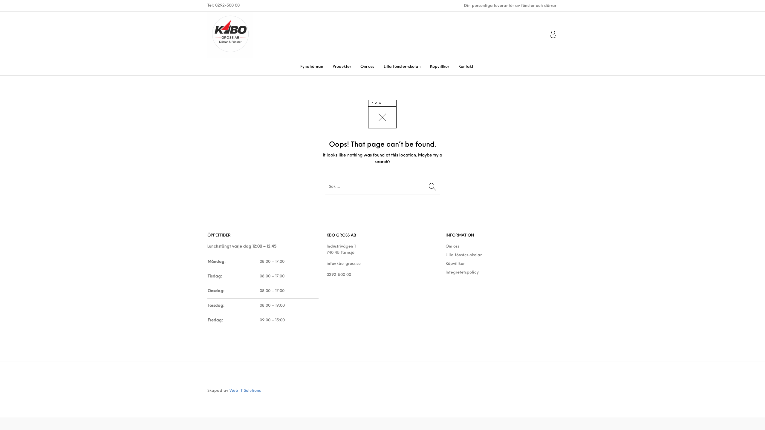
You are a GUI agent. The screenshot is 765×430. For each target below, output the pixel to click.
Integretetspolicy (462, 272)
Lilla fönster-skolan (464, 255)
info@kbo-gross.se (344, 264)
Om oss (452, 246)
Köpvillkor (455, 264)
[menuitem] (312, 66)
